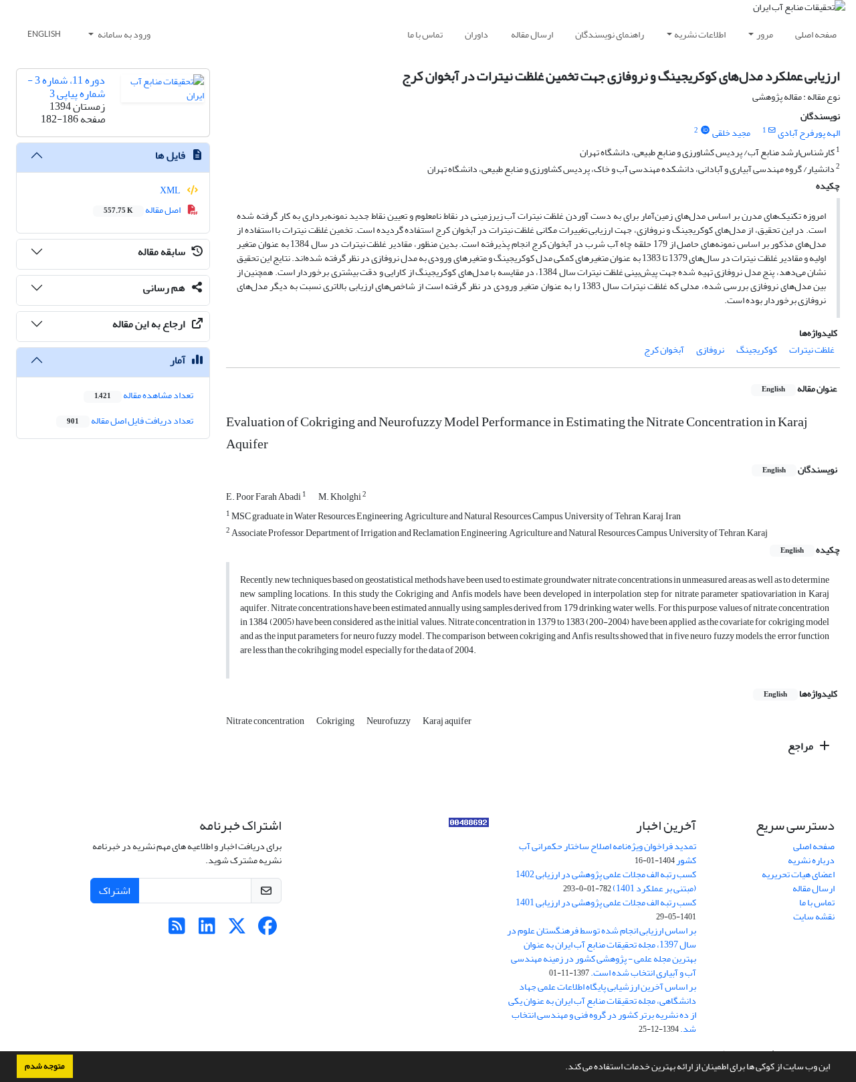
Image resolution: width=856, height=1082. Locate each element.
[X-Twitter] (237, 930)
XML (171, 190)
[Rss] (177, 930)
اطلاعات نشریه (700, 34)
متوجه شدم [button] (45, 1066)
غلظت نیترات (812, 350)
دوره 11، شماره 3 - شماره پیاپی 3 (66, 86)
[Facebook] (267, 930)
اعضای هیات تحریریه (798, 874)
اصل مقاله (143, 210)
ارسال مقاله (532, 34)
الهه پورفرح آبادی (809, 133)
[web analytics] (469, 825)
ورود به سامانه (123, 34)
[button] (562, 1068)
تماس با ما (425, 34)
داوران (476, 34)
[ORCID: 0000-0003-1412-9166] (705, 130)
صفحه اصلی (816, 34)
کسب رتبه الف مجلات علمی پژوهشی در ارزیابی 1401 (606, 902)
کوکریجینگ (756, 350)
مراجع (801, 746)
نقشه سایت (814, 916)
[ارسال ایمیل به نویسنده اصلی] (772, 130)
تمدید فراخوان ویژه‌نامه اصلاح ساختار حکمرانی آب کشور (607, 853)
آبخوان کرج (664, 350)
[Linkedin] (207, 930)
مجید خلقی (731, 133)
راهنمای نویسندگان (609, 34)
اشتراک (114, 891)
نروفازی (710, 350)
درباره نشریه (811, 860)
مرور (764, 34)
